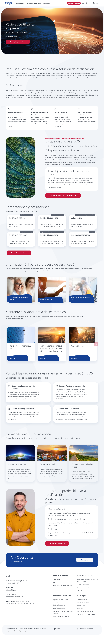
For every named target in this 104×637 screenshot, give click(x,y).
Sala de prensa (57, 579)
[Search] (83, 3)
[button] (88, 3)
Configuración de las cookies (86, 614)
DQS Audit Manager (59, 605)
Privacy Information (83, 603)
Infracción (80, 591)
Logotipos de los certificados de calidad (63, 612)
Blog (54, 582)
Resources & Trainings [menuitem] (34, 3)
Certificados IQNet (59, 608)
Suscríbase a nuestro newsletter (63, 585)
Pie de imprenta (82, 600)
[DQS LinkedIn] (20, 631)
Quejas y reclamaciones (84, 588)
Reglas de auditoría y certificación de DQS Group (87, 580)
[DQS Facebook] (14, 631)
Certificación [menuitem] (20, 3)
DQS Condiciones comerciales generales (86, 607)
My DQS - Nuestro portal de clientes (61, 601)
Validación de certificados (61, 616)
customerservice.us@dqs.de (14, 597)
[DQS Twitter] (9, 631)
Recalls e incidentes (83, 585)
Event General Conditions (85, 611)
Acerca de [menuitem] (46, 3)
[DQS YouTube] (26, 631)
